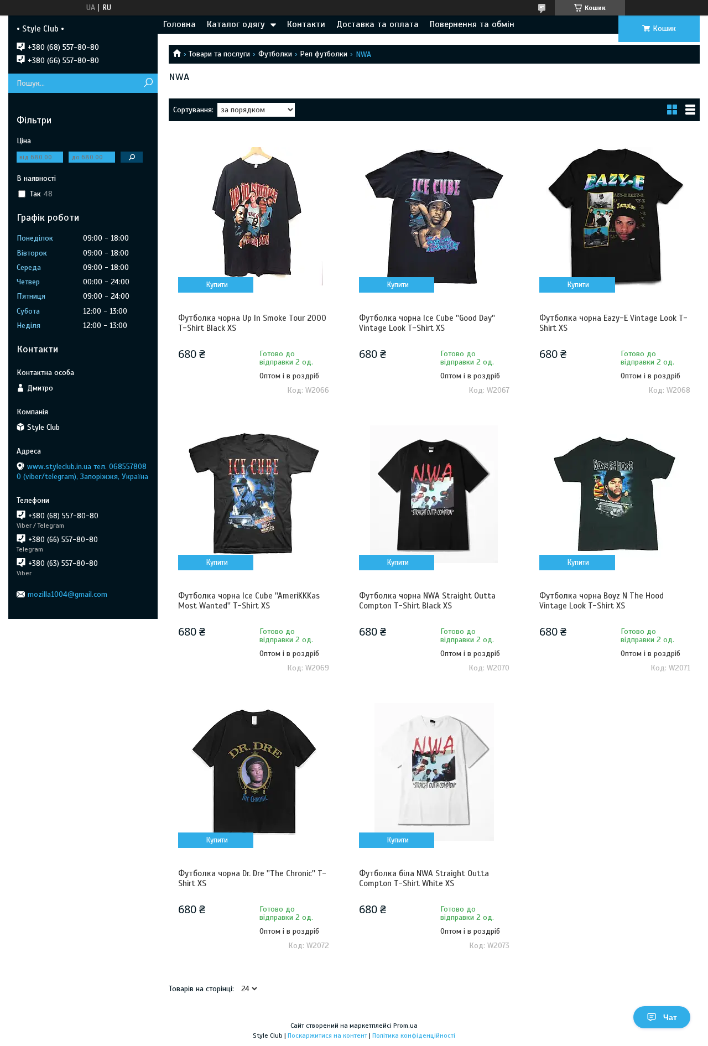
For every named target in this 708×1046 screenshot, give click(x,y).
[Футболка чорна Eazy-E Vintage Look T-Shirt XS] (614, 216)
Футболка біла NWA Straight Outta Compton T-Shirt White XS (424, 878)
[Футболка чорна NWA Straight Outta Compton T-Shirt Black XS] (434, 494)
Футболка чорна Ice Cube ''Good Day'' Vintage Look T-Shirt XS (427, 323)
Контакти (306, 24)
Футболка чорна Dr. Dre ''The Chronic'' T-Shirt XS (252, 878)
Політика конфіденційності (413, 1035)
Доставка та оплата (377, 24)
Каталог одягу (236, 24)
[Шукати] (148, 83)
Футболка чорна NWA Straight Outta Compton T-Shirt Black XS (427, 601)
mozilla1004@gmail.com (67, 594)
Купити (217, 284)
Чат (670, 1017)
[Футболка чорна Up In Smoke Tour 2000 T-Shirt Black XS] (253, 216)
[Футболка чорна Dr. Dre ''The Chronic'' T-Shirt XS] (253, 771)
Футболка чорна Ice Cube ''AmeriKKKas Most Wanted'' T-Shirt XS (249, 601)
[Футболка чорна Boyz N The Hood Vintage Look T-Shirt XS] (614, 494)
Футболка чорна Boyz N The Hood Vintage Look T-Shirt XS (601, 601)
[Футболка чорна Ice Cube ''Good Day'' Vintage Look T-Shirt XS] (434, 216)
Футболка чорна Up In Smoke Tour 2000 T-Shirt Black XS (252, 323)
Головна (179, 24)
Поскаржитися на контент (327, 1035)
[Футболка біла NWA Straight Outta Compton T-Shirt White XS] (434, 771)
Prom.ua (405, 1025)
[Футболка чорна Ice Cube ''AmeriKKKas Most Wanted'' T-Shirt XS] (253, 494)
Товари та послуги (219, 54)
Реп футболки (323, 54)
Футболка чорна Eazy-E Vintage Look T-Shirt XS (613, 323)
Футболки (275, 54)
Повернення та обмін (472, 24)
